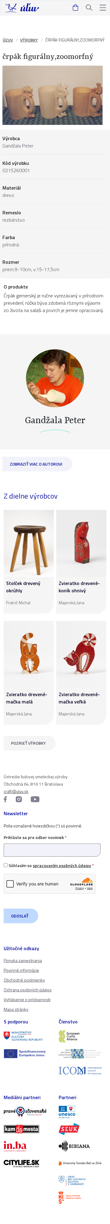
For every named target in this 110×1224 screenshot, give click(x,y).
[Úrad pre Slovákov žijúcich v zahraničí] (82, 1181)
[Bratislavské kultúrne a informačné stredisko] (82, 1198)
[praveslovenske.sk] (27, 1112)
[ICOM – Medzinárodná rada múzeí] (82, 1071)
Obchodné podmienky (24, 980)
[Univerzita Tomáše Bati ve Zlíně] (82, 1163)
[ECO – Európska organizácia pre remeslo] (82, 1054)
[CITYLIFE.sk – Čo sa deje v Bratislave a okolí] (27, 1163)
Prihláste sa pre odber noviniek (35, 837)
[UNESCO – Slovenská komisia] (82, 1112)
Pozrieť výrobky (28, 743)
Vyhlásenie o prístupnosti (27, 999)
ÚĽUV (8, 40)
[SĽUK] (82, 1129)
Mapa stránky (16, 1009)
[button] (103, 8)
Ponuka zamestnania (23, 960)
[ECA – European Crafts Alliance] (82, 1036)
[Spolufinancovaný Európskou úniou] (27, 1054)
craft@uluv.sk (16, 791)
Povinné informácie (21, 970)
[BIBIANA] (82, 1146)
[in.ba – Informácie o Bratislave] (27, 1146)
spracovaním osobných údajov (62, 865)
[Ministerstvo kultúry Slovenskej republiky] (27, 1036)
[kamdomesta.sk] (27, 1129)
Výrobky (29, 40)
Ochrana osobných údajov (28, 989)
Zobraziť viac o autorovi (36, 464)
